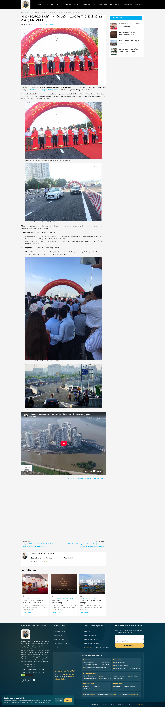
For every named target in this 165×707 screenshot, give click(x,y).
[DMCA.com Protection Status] (27, 675)
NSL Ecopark (114, 4)
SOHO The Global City (89, 676)
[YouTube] (29, 680)
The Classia (117, 686)
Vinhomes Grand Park (119, 662)
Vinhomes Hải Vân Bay (120, 668)
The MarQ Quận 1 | (129, 694)
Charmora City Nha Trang (90, 664)
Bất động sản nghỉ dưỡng (92, 639)
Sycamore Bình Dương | (107, 694)
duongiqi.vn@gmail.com (36, 669)
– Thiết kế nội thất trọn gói (97, 647)
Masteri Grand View (119, 676)
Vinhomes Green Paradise (121, 665)
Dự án (58, 4)
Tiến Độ (68, 4)
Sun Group (103, 4)
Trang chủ (40, 4)
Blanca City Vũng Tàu (89, 662)
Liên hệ (56, 647)
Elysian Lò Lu (96, 686)
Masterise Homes (89, 4)
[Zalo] (34, 680)
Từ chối (59, 700)
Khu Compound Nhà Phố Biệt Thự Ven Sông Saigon (87, 478)
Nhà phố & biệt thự (90, 635)
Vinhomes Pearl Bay (134, 668)
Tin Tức (76, 4)
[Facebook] (24, 680)
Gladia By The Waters (129, 686)
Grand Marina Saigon (105, 678)
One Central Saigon (118, 678)
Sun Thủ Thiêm (105, 664)
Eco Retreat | (89, 694)
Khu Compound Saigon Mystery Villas (44, 90)
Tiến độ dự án (57, 598)
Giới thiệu (50, 4)
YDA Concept (127, 4)
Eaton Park (86, 686)
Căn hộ (87, 631)
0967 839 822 (34, 664)
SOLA (101, 676)
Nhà (25, 12)
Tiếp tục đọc (27, 612)
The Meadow (87, 688)
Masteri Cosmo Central (90, 678)
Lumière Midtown (133, 676)
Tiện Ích (137, 4)
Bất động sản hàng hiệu (92, 643)
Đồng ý (68, 700)
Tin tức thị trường (49, 24)
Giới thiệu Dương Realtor (61, 643)
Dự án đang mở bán (60, 631)
